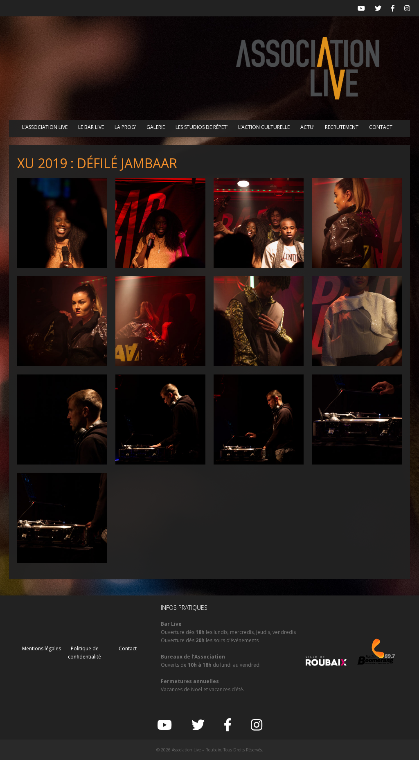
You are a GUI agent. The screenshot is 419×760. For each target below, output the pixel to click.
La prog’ (125, 127)
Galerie (155, 127)
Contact (380, 127)
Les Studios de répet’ (202, 127)
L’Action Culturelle (264, 127)
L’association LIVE (45, 127)
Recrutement (341, 127)
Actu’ (307, 127)
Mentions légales (41, 648)
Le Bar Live (91, 127)
